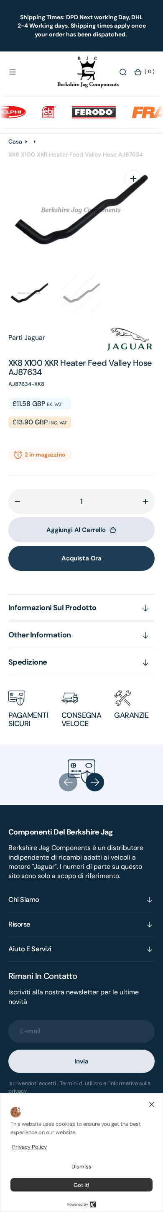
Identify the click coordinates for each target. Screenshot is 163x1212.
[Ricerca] (123, 72)
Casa (15, 141)
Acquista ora (81, 558)
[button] (12, 72)
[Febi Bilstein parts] (42, 112)
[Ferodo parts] (87, 112)
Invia (81, 1061)
